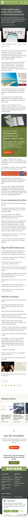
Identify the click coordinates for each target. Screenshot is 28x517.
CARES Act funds (18, 275)
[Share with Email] (20, 385)
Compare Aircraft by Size (7, 479)
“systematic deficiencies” (11, 240)
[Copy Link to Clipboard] (17, 385)
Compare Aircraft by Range (5, 482)
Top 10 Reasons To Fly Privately (6, 497)
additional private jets (9, 286)
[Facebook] (10, 469)
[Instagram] (15, 469)
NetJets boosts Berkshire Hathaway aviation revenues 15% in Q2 (18, 417)
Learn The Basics (5, 493)
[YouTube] (13, 469)
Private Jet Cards (18, 477)
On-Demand (17, 479)
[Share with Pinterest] (14, 385)
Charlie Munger (11, 52)
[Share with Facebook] (2, 385)
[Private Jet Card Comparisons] (10, 2)
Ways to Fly (17, 474)
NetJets (17, 89)
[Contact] (20, 469)
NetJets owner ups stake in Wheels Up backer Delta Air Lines (6, 417)
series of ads (16, 353)
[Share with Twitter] (5, 385)
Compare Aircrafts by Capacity (6, 485)
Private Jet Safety (19, 496)
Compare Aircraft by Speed (5, 488)
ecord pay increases (7, 268)
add (14, 289)
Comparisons (4, 474)
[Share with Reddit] (11, 385)
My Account (21, 2)
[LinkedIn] (18, 469)
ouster (3, 306)
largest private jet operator (15, 279)
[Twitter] (7, 469)
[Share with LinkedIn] (8, 385)
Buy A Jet (17, 485)
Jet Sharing (17, 481)
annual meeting (5, 259)
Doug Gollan (5, 25)
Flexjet (25, 333)
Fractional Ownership (19, 483)
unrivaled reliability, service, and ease (16, 106)
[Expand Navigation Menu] (25, 2)
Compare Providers (5, 477)
